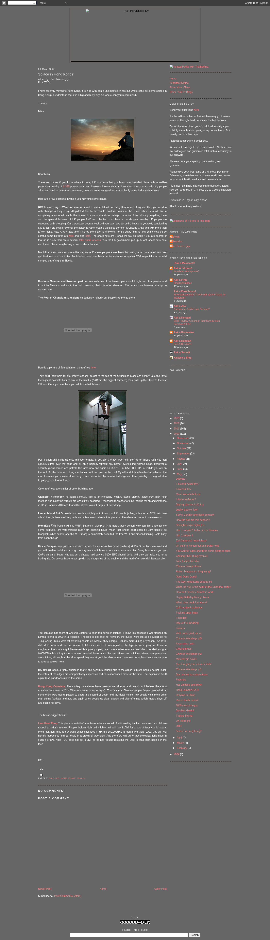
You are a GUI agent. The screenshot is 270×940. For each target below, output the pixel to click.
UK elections (183, 720)
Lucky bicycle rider (186, 509)
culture (54, 778)
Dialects (180, 478)
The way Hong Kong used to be (194, 581)
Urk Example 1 (184, 535)
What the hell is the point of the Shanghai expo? (203, 586)
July (179, 463)
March (181, 742)
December (183, 438)
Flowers (180, 628)
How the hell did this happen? (193, 519)
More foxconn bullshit (188, 494)
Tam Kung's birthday (187, 561)
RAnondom (177, 241)
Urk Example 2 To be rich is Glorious (197, 530)
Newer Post (44, 888)
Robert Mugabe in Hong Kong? (193, 571)
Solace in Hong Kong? (56, 74)
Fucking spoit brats (187, 612)
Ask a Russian (182, 340)
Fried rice (181, 617)
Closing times (184, 648)
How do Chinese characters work (194, 592)
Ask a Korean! (182, 317)
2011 (177, 428)
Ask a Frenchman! (185, 291)
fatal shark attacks (90, 240)
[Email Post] (41, 775)
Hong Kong (68, 778)
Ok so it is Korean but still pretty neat (197, 545)
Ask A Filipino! (183, 268)
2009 (177, 754)
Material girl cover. (186, 659)
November (183, 443)
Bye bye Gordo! (185, 710)
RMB (179, 725)
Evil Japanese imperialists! (191, 540)
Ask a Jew (180, 305)
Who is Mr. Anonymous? (186, 271)
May (180, 474)
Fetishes (181, 679)
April (180, 737)
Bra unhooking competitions (192, 674)
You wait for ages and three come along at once (203, 550)
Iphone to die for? (186, 499)
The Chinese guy (180, 246)
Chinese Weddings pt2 (189, 653)
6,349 (66, 186)
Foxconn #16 (183, 489)
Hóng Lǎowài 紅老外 (187, 689)
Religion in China (185, 695)
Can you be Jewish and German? (192, 309)
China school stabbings (189, 607)
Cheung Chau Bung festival (191, 555)
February (182, 747)
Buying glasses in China (190, 504)
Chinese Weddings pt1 (189, 669)
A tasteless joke (185, 643)
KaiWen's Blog (183, 357)
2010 (177, 433)
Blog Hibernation (183, 283)
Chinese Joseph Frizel (188, 566)
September (183, 453)
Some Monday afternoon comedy (195, 514)
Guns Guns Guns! (186, 576)
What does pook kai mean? (191, 602)
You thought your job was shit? (193, 664)
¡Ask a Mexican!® (184, 262)
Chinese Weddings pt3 (189, 638)
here (71, 235)
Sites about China (180, 87)
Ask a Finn (180, 279)
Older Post (160, 888)
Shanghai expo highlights (190, 525)
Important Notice (179, 82)
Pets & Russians (182, 344)
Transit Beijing (184, 715)
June (180, 469)
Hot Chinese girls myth (189, 684)
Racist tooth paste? (187, 700)
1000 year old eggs (187, 705)
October (182, 448)
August (181, 458)
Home (103, 888)
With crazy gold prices (188, 633)
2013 (177, 418)
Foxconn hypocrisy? (187, 483)
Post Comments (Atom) (67, 895)
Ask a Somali (182, 352)
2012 (177, 423)
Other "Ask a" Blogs (181, 92)
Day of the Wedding (187, 622)
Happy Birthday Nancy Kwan (192, 597)
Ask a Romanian (184, 332)
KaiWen (175, 236)
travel (81, 778)
